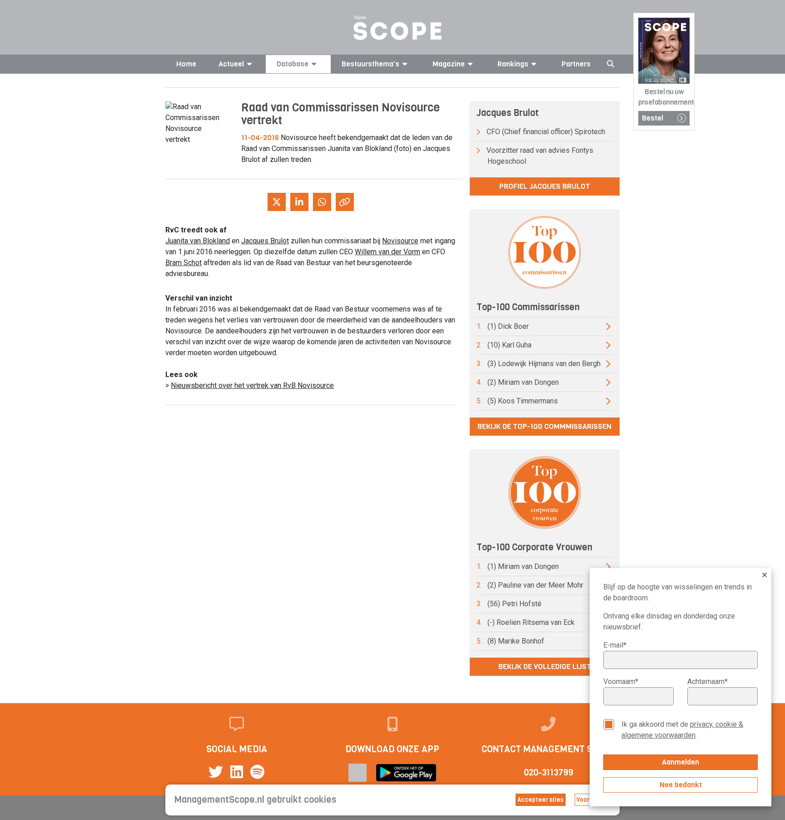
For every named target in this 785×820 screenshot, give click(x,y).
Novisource (400, 240)
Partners (576, 64)
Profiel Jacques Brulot (544, 186)
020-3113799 (548, 772)
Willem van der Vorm (387, 251)
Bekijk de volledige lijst (544, 666)
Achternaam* (707, 681)
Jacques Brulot (265, 240)
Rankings (512, 64)
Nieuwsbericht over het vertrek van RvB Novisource (252, 385)
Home (186, 64)
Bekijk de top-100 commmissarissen (544, 426)
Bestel (652, 118)
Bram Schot (183, 262)
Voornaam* (620, 681)
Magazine (448, 64)
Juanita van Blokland (197, 240)
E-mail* (614, 645)
